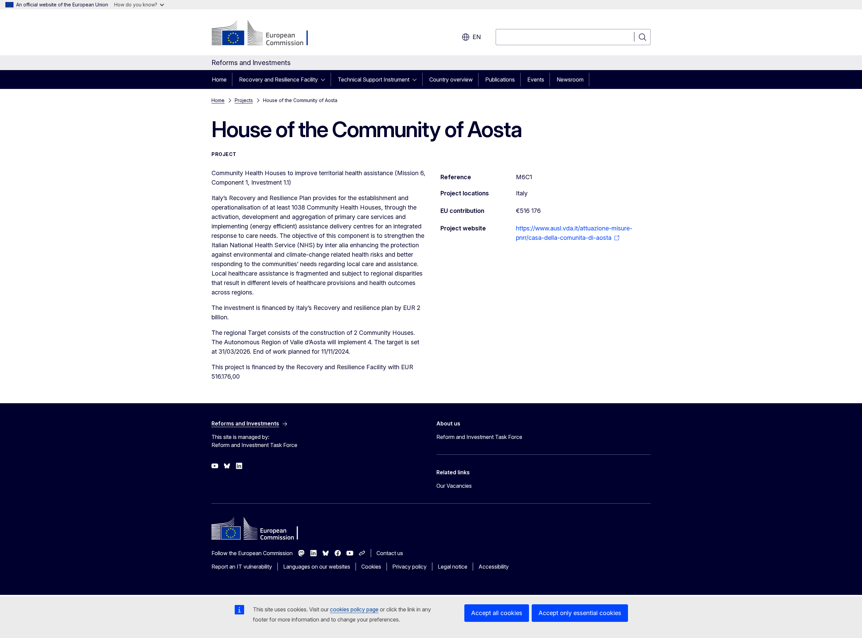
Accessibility (493, 566)
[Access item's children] (325, 79)
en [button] (476, 36)
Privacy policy (409, 566)
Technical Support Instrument (373, 79)
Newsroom (570, 79)
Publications (500, 79)
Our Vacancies (454, 485)
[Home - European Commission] (265, 33)
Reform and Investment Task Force (479, 437)
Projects (244, 100)
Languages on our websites (316, 566)
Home (219, 79)
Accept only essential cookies (579, 612)
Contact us (389, 553)
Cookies (371, 566)
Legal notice (452, 566)
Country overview (451, 79)
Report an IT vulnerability (241, 566)
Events (535, 79)
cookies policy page (354, 609)
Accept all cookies (496, 612)
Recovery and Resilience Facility (278, 79)
